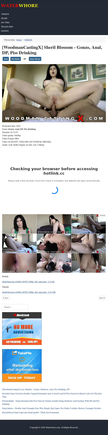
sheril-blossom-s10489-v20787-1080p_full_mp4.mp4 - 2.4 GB (28, 281)
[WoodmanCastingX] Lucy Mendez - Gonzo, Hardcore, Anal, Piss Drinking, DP (36, 389)
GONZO (5, 30)
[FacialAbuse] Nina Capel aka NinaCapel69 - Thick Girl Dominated (30, 412)
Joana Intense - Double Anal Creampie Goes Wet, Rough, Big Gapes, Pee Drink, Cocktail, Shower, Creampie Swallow (51, 408)
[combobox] (15, 307)
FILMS (4, 18)
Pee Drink (16, 59)
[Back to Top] (103, 430)
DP (25, 59)
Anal (6, 59)
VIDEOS (5, 14)
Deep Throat (35, 59)
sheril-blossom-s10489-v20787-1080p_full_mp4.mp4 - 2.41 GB (28, 292)
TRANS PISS (7, 26)
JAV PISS (5, 22)
